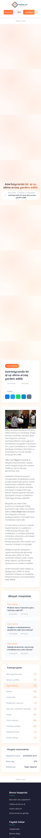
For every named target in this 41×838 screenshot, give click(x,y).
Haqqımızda (14, 829)
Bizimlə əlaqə (14, 833)
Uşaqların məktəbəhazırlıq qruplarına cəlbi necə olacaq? (20, 628)
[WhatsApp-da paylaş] (18, 396)
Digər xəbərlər (12, 366)
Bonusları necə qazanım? (19, 799)
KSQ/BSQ (8, 12)
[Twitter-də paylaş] (12, 396)
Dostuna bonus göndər (19, 813)
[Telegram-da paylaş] (23, 396)
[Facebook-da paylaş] (7, 396)
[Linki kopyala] (29, 396)
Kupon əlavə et (15, 809)
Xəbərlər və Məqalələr (27, 193)
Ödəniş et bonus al (17, 804)
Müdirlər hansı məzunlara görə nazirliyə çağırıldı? (20, 609)
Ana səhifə (12, 193)
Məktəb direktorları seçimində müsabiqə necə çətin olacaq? (20, 648)
